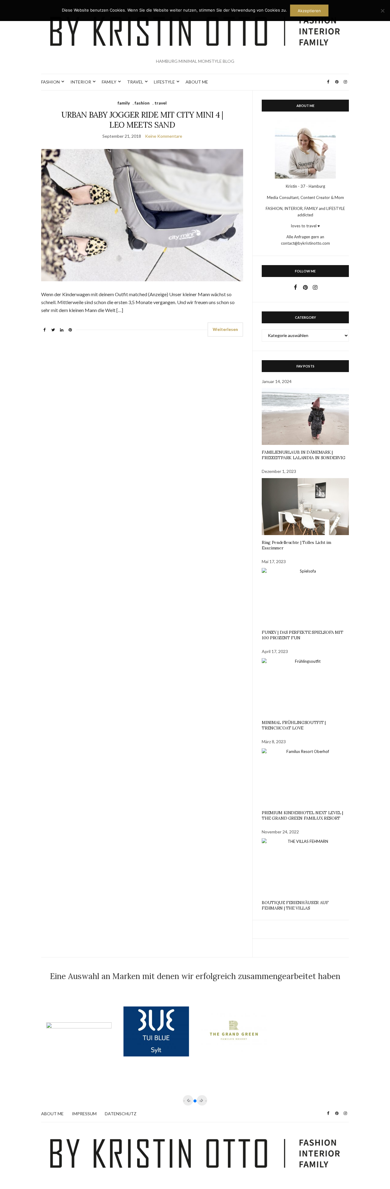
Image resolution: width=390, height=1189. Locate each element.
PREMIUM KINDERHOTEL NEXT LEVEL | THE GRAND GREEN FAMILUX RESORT (302, 815)
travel (160, 102)
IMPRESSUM (84, 1113)
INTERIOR (80, 81)
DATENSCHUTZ (120, 1113)
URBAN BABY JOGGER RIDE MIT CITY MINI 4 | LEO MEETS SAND (142, 120)
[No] (382, 11)
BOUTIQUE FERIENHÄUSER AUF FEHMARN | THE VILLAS (295, 905)
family (124, 102)
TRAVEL (135, 81)
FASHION (50, 81)
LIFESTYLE (164, 81)
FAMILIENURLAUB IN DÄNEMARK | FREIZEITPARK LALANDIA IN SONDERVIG (303, 454)
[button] (195, 1100)
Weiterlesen (225, 329)
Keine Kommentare (163, 136)
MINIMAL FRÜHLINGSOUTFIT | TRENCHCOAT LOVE (293, 725)
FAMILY (109, 81)
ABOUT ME (197, 81)
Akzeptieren (309, 10)
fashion (142, 102)
